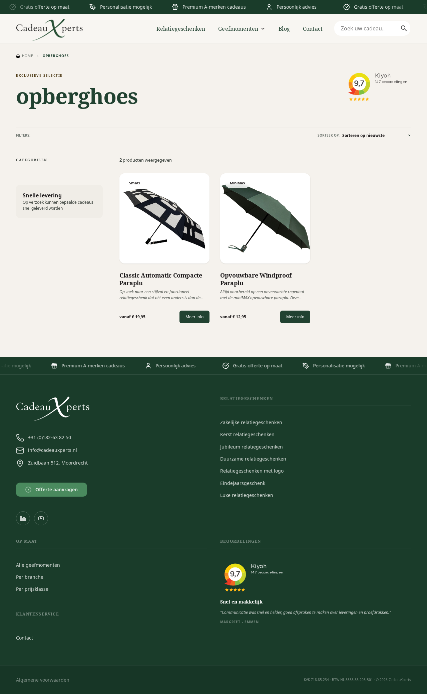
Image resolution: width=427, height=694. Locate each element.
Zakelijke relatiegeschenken (251, 422)
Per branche (29, 577)
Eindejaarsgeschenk (242, 483)
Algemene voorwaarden (42, 680)
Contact (313, 28)
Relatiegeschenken (180, 28)
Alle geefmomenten (38, 565)
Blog (284, 28)
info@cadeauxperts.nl (52, 450)
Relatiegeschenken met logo (252, 471)
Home (27, 55)
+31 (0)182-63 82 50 (49, 437)
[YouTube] (41, 518)
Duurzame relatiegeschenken (253, 459)
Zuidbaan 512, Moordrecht (58, 463)
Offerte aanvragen (53, 489)
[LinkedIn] (23, 518)
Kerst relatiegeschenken (247, 434)
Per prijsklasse (32, 589)
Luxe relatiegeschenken (246, 495)
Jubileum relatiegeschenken (251, 447)
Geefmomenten (238, 28)
